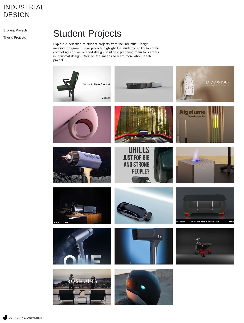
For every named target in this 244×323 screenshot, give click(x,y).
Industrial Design (23, 10)
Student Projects (15, 30)
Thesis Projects (14, 37)
